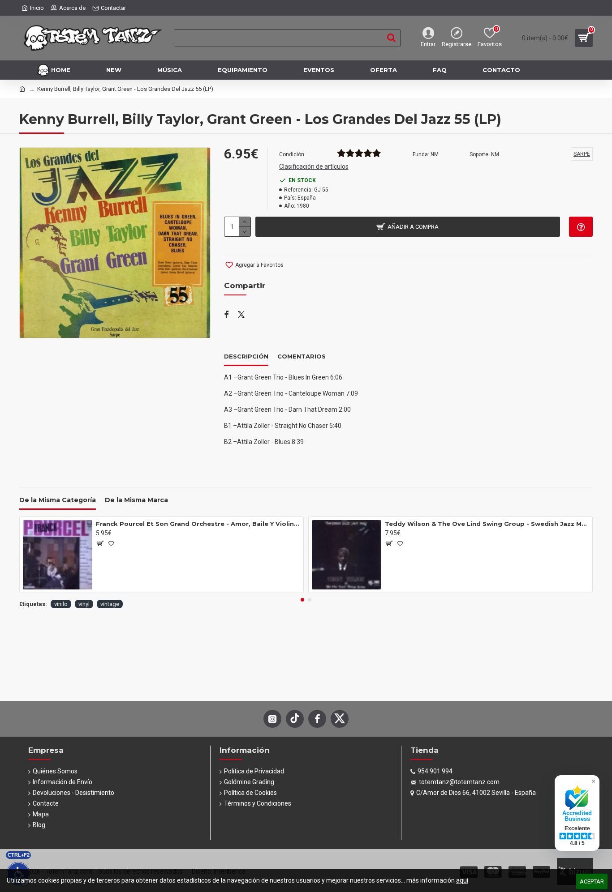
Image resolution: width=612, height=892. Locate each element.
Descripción (246, 356)
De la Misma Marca (136, 500)
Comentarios (301, 356)
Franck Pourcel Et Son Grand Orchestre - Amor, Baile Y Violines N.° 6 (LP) (198, 523)
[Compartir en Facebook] (226, 315)
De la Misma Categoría (57, 500)
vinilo (61, 604)
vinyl (84, 604)
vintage (109, 604)
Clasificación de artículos (314, 166)
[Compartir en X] (241, 315)
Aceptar (592, 881)
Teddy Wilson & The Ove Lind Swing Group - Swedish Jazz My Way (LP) (487, 523)
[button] (302, 600)
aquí (462, 880)
